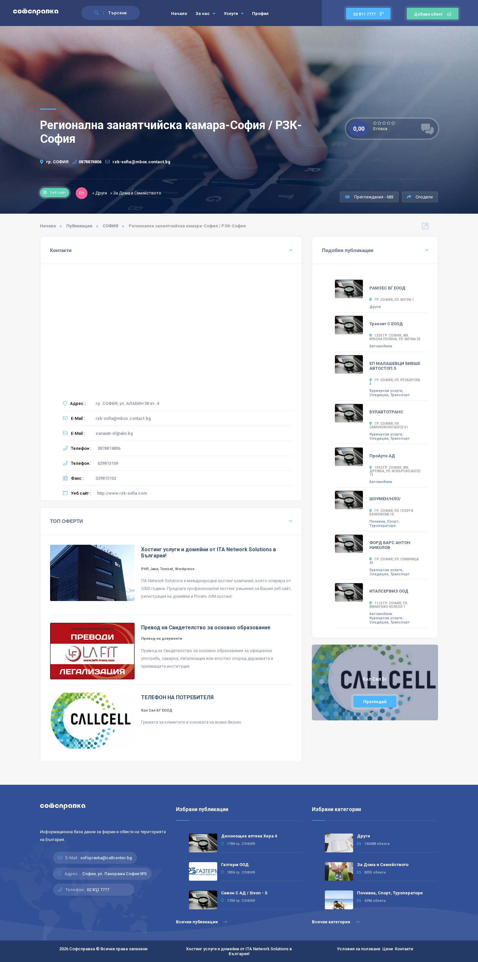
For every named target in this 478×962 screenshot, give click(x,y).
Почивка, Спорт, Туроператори (384, 523)
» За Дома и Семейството (135, 193)
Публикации (79, 225)
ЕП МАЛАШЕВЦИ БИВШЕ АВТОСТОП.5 (394, 366)
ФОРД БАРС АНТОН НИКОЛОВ (389, 545)
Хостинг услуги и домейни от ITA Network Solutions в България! (239, 951)
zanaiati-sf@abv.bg (114, 433)
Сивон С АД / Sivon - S (244, 892)
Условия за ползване (358, 948)
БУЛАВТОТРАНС (386, 411)
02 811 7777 (365, 14)
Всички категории (331, 921)
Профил (260, 13)
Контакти (404, 948)
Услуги (231, 13)
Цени (387, 948)
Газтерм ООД (235, 864)
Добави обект (428, 14)
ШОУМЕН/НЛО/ (385, 498)
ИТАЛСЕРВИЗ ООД (388, 591)
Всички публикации (197, 921)
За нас (203, 13)
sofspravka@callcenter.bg (106, 857)
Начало (179, 13)
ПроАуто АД (382, 455)
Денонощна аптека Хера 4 (249, 836)
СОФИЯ (110, 225)
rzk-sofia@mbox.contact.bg (141, 161)
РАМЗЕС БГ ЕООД (387, 288)
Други (375, 307)
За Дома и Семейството (382, 864)
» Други (99, 193)
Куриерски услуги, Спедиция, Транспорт (389, 393)
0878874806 (90, 161)
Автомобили (380, 346)
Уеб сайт (58, 193)
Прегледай (375, 701)
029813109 (108, 463)
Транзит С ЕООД (386, 323)
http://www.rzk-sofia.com (122, 493)
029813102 (106, 478)
